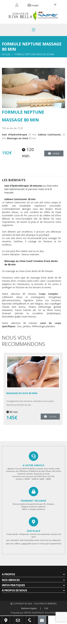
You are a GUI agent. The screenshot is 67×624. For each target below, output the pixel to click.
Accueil (6, 54)
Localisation (10, 621)
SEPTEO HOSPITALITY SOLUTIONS (40, 612)
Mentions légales (29, 608)
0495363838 (33, 621)
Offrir (56, 153)
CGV (46, 608)
